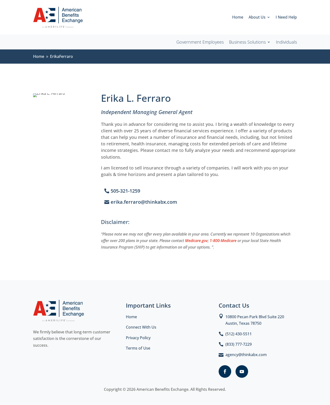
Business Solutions (247, 42)
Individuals (286, 42)
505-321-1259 (125, 191)
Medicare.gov (196, 240)
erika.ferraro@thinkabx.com (144, 202)
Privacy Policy (138, 337)
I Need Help (286, 17)
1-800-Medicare (223, 240)
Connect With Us (141, 327)
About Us (257, 17)
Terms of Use (138, 348)
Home (237, 17)
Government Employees (200, 42)
